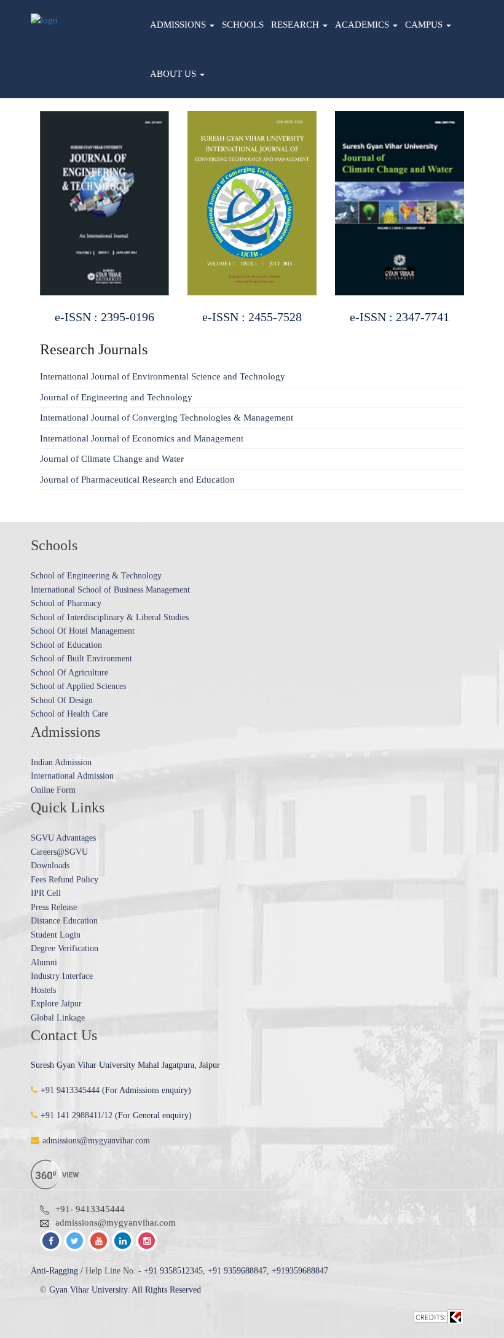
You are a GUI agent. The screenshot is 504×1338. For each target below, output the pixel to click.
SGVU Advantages (63, 837)
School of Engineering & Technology (96, 575)
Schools (243, 24)
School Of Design (62, 700)
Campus (425, 24)
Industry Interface (62, 976)
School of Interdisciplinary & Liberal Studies (110, 617)
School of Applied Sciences (78, 686)
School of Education (66, 645)
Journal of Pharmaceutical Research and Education (137, 479)
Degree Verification (64, 948)
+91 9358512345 (173, 1270)
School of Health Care (69, 713)
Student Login (56, 934)
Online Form (53, 790)
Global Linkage (58, 1017)
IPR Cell (46, 893)
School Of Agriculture (69, 672)
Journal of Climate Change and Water (112, 459)
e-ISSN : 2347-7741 (319, 317)
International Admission (72, 775)
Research (296, 24)
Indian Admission (61, 762)
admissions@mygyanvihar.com (96, 1140)
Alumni (44, 962)
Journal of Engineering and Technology (116, 397)
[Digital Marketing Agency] (439, 1316)
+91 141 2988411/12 (76, 1115)
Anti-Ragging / (57, 1270)
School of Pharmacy (66, 603)
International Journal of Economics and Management (141, 438)
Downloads (50, 865)
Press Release (54, 907)
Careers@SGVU (59, 852)
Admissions (179, 24)
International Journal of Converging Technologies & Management (166, 417)
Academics (363, 24)
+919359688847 (300, 1270)
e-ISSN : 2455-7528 (171, 317)
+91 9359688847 (237, 1270)
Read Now (172, 193)
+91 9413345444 (70, 1090)
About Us (174, 74)
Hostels (43, 990)
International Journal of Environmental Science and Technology (162, 376)
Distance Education (64, 920)
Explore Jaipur (56, 1003)
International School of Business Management (110, 589)
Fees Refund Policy (64, 879)
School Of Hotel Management (83, 631)
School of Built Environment (81, 658)
